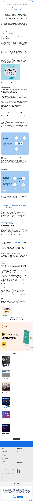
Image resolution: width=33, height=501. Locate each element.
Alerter (17, 451)
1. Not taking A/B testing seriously (7, 33)
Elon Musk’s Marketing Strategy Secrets (7, 473)
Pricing (17, 458)
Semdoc (17, 455)
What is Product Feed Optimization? (7, 472)
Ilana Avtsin (22, 4)
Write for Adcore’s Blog (5, 458)
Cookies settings (13, 497)
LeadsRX (3, 112)
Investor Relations (4, 451)
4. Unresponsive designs (5, 38)
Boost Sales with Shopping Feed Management (8, 469)
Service (17, 463)
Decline (27, 497)
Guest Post (3, 454)
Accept (20, 497)
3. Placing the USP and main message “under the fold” (11, 36)
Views (17, 454)
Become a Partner (4, 455)
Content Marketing (14, 9)
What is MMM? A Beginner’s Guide (6, 470)
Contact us (3, 461)
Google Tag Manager (17, 242)
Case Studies (18, 465)
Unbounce (7, 108)
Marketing (20, 9)
